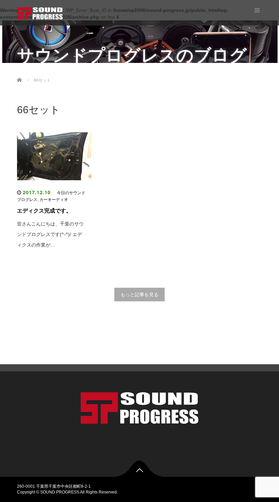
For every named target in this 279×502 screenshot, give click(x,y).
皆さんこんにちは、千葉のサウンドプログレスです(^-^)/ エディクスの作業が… (50, 234)
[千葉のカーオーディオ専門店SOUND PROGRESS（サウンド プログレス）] (40, 12)
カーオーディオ (53, 199)
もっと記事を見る (139, 294)
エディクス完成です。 (44, 211)
